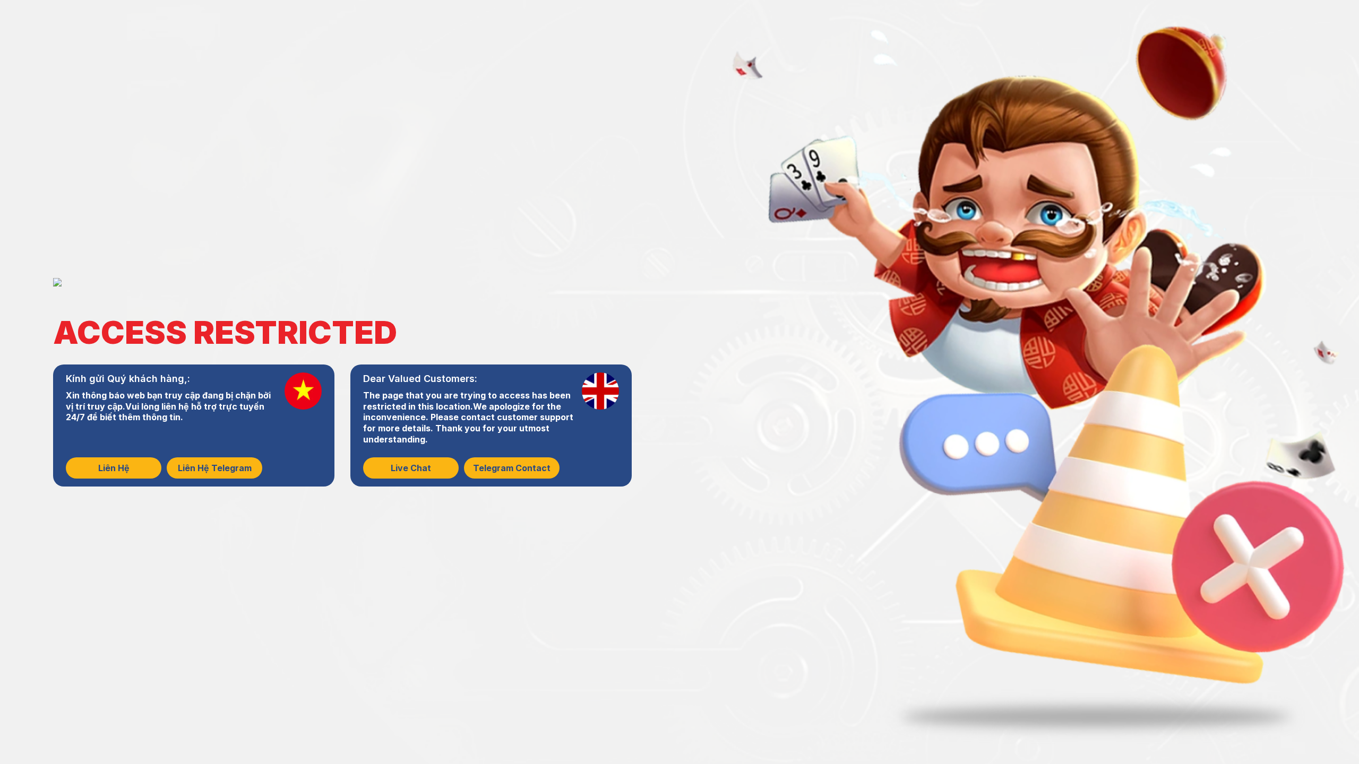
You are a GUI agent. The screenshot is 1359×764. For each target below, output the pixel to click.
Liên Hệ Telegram (215, 468)
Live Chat (411, 468)
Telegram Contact (512, 468)
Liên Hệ (114, 468)
